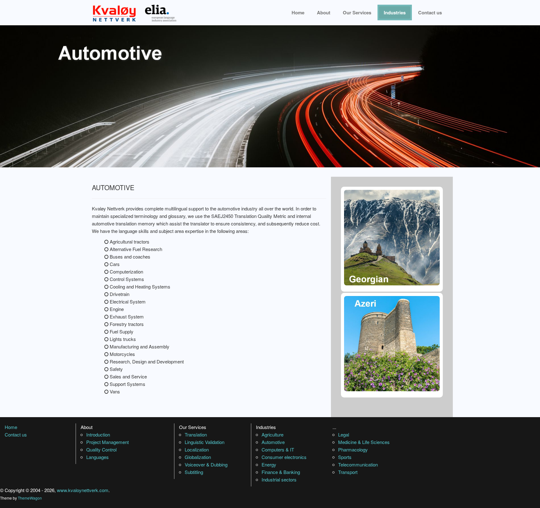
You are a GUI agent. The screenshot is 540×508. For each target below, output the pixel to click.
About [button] (323, 12)
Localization (197, 449)
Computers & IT (278, 449)
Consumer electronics (284, 457)
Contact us (430, 12)
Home (298, 12)
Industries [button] (395, 12)
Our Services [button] (357, 12)
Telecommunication (358, 464)
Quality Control (101, 449)
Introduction (98, 434)
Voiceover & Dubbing (206, 464)
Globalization (198, 457)
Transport (348, 472)
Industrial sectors (279, 479)
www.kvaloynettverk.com (82, 490)
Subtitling (194, 472)
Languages (97, 457)
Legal (343, 434)
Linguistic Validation (204, 442)
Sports (345, 457)
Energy (269, 464)
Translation (196, 434)
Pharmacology (353, 449)
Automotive (273, 442)
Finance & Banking (281, 472)
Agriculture (272, 434)
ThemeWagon (30, 498)
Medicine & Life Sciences (364, 442)
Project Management (107, 442)
